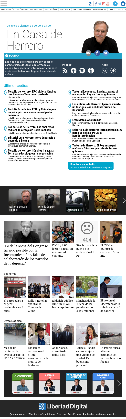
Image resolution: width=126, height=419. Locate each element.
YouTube (108, 3)
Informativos (36, 10)
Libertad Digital (63, 406)
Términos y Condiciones (42, 414)
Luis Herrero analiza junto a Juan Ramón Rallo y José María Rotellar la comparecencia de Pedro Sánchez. (96, 95)
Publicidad (88, 414)
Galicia (112, 10)
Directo (115, 3)
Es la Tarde (65, 10)
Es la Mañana (51, 10)
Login (123, 3)
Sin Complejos (99, 10)
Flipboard (103, 4)
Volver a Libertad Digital (90, 3)
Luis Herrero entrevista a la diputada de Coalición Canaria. (94, 122)
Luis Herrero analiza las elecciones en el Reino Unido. (32, 130)
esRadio (63, 4)
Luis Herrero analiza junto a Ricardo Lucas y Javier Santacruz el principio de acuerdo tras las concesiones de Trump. (32, 116)
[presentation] (124, 200)
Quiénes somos (18, 414)
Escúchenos (22, 10)
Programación (7, 10)
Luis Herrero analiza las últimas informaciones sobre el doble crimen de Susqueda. (96, 109)
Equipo (14, 55)
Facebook (96, 3)
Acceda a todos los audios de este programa (91, 166)
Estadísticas (74, 414)
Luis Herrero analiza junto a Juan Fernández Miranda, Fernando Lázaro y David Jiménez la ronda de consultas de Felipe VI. (96, 152)
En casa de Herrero (82, 10)
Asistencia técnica (106, 414)
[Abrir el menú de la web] (27, 3)
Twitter (100, 3)
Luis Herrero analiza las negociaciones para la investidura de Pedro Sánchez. (32, 141)
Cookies (61, 414)
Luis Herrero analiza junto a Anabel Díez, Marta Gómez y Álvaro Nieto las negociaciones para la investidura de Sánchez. (30, 155)
